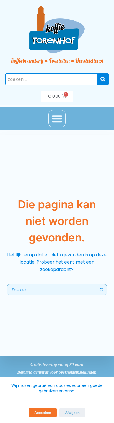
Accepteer (42, 413)
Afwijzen (72, 413)
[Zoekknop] (101, 289)
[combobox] (52, 289)
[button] (57, 118)
